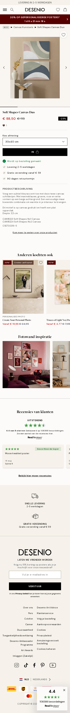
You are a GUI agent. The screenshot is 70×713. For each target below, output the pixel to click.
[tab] (9, 109)
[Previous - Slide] (4, 70)
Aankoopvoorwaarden (49, 627)
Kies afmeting (10, 138)
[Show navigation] (4, 10)
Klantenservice (45, 616)
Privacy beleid (22, 597)
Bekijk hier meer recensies (35, 478)
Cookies (41, 633)
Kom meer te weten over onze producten (35, 235)
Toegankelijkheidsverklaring (18, 638)
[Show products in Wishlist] (58, 10)
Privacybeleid (44, 638)
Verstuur (34, 589)
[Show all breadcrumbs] (6, 30)
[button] (52, 698)
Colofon (28, 622)
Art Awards (27, 653)
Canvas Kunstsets (23, 30)
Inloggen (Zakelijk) (23, 659)
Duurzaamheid (25, 633)
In (32, 155)
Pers (30, 616)
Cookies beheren (46, 652)
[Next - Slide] (66, 70)
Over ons (28, 610)
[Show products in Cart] (65, 10)
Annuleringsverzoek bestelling (48, 645)
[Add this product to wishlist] (63, 38)
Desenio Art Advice (47, 610)
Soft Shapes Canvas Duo (50, 30)
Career (29, 627)
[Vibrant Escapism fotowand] (26, 367)
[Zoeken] (12, 10)
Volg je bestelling (46, 622)
